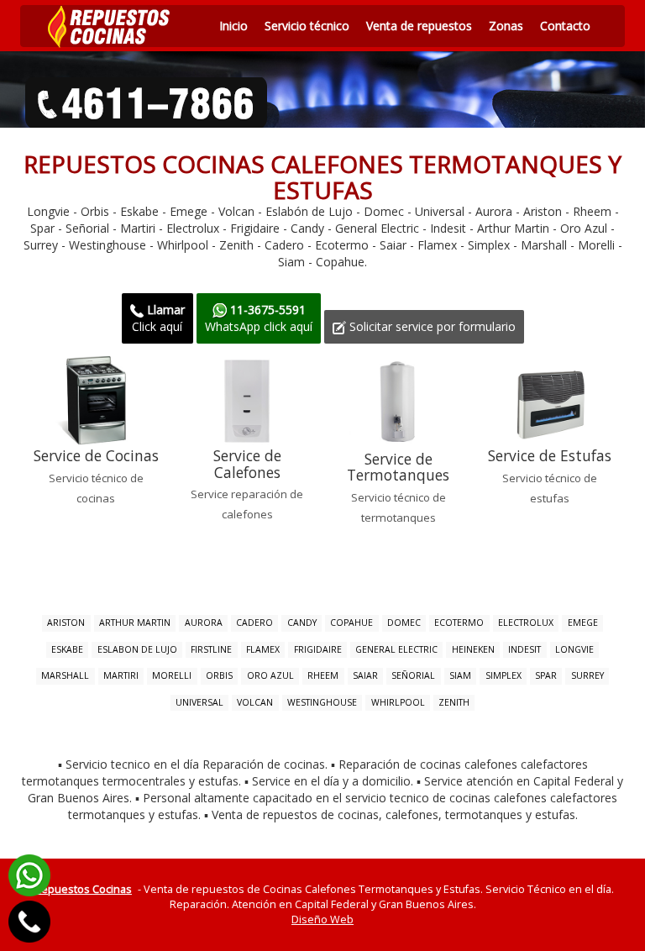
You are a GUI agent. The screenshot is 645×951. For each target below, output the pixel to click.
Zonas (506, 26)
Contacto (565, 26)
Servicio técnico (307, 26)
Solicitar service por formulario (431, 326)
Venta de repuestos (419, 26)
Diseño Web (322, 919)
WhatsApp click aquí (258, 318)
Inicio (233, 26)
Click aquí (158, 318)
